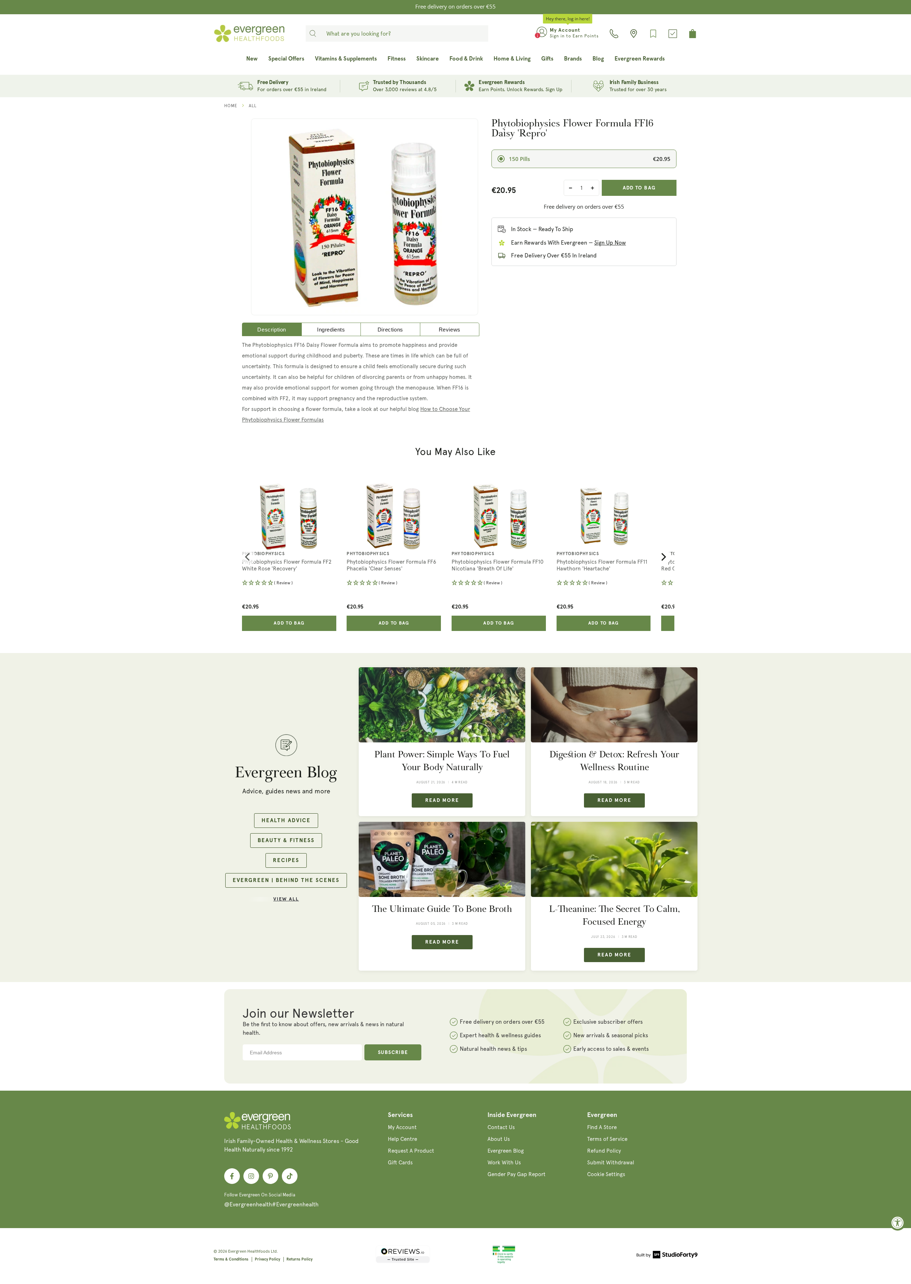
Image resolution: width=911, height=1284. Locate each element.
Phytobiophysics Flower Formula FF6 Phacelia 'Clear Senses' (391, 565)
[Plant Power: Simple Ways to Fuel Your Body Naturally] (442, 704)
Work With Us (504, 1162)
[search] (313, 33)
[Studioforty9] (667, 1256)
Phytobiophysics (263, 554)
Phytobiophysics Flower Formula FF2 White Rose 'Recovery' (287, 565)
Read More (442, 800)
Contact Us (501, 1127)
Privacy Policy (267, 1259)
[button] (289, 583)
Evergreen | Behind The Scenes (286, 880)
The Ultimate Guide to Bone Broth (442, 909)
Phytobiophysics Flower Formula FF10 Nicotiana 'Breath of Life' (497, 565)
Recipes (286, 860)
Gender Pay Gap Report (517, 1174)
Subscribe (393, 1052)
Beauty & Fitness (286, 840)
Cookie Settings (606, 1174)
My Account (402, 1127)
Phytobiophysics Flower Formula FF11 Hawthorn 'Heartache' (602, 565)
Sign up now (610, 242)
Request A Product (411, 1151)
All (253, 105)
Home (230, 105)
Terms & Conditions (231, 1259)
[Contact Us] (614, 33)
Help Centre (402, 1139)
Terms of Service (607, 1139)
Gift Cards (400, 1162)
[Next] (663, 557)
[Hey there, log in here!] (541, 33)
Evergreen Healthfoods (249, 1251)
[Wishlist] (653, 33)
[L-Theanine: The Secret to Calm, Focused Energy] (614, 859)
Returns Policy (299, 1259)
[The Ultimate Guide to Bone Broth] (442, 859)
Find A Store (602, 1127)
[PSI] (503, 1262)
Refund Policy (604, 1151)
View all (286, 899)
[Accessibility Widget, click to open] (898, 1223)
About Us (499, 1139)
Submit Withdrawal (610, 1162)
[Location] (633, 33)
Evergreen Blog (506, 1151)
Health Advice (286, 820)
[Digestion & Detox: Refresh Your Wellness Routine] (614, 704)
